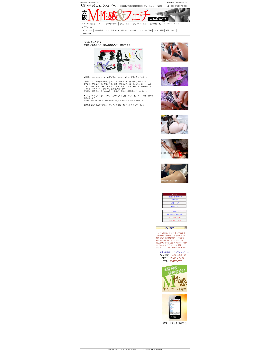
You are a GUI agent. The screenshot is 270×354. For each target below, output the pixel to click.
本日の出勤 (91, 24)
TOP (83, 23)
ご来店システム (125, 24)
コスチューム (87, 27)
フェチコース (87, 30)
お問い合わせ (170, 30)
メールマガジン (88, 33)
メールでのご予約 (145, 30)
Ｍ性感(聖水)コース (101, 30)
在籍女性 (153, 24)
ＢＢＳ (176, 24)
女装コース (115, 30)
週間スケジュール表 (128, 30)
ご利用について (112, 24)
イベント (100, 24)
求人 (160, 24)
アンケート (168, 24)
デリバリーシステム (140, 24)
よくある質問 (158, 30)
